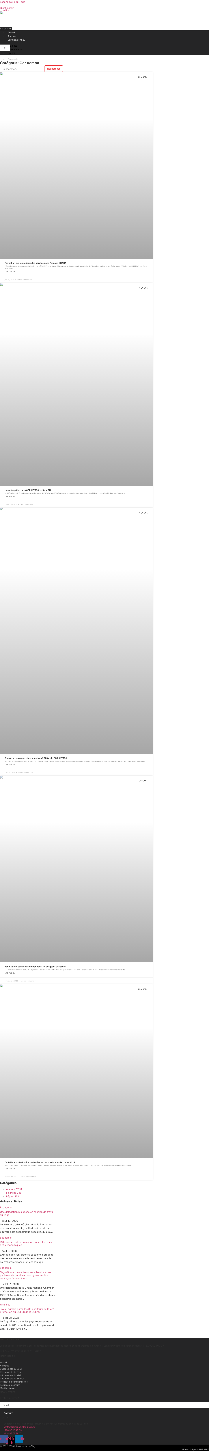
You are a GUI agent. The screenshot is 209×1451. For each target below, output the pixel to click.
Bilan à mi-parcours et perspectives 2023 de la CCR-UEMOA (36, 758)
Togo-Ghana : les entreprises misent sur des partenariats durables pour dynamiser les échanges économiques (25, 1275)
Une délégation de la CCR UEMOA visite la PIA (28, 490)
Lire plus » (10, 272)
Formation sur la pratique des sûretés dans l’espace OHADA (35, 263)
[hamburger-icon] (196, 31)
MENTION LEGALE (10, 1339)
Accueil (11, 32)
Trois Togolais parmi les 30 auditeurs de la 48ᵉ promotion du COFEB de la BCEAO (27, 1310)
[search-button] (2, 53)
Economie (13, 59)
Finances (5, 1304)
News (11, 53)
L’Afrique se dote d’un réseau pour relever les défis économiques (26, 1243)
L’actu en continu (16, 39)
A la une (12, 36)
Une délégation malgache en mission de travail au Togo (27, 1213)
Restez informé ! (9, 1398)
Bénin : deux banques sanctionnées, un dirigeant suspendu (35, 966)
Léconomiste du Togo (12, 1)
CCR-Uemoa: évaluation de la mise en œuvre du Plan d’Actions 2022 (40, 1162)
